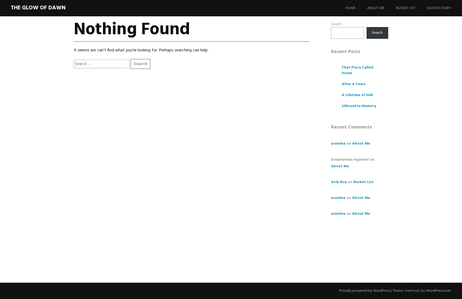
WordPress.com (438, 291)
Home (350, 8)
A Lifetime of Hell (357, 95)
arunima (338, 144)
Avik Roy (339, 182)
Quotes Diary (439, 8)
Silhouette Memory (359, 106)
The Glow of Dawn (38, 8)
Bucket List (405, 8)
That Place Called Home (357, 70)
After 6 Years (354, 84)
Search (336, 24)
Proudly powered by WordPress (364, 291)
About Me (375, 8)
